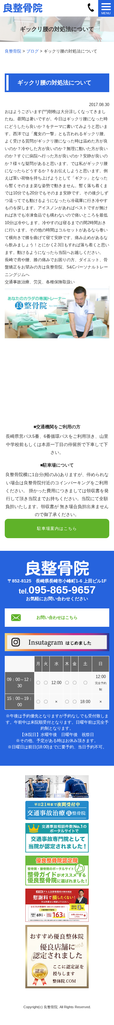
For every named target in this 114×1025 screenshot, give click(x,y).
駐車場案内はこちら (57, 528)
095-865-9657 (62, 590)
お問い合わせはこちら (57, 617)
